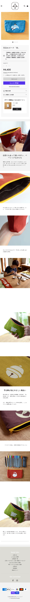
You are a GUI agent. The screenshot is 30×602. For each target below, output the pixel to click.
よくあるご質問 (15, 557)
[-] (3, 66)
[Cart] (27, 6)
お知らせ (15, 555)
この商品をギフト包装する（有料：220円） (15, 75)
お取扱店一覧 (15, 558)
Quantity (5, 63)
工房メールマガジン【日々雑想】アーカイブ (15, 560)
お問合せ (15, 566)
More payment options (14, 86)
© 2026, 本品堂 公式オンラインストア (15, 596)
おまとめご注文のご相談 (15, 562)
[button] (12, 42)
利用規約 (15, 568)
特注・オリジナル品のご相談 (15, 564)
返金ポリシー (15, 570)
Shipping (5, 72)
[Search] (24, 6)
